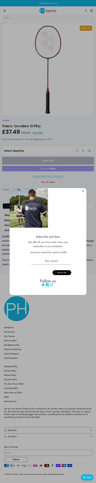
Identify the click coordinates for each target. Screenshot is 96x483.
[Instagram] (51, 284)
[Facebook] (47, 284)
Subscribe (61, 272)
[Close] (83, 191)
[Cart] (91, 10)
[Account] (86, 10)
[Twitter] (43, 284)
